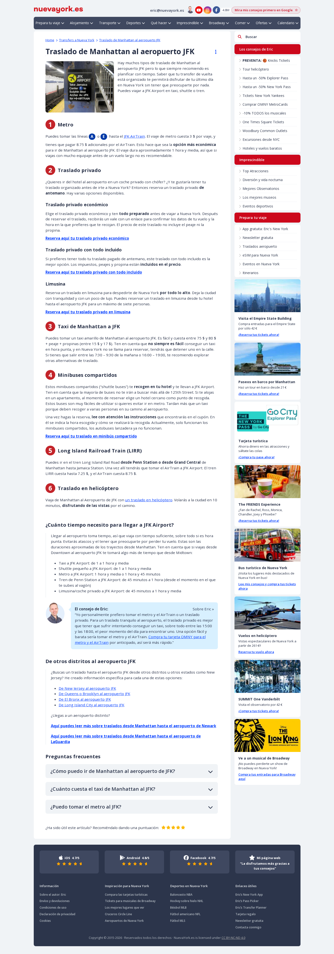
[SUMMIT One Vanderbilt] (267, 676)
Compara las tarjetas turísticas (126, 894)
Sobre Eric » (203, 608)
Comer (240, 23)
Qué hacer (159, 23)
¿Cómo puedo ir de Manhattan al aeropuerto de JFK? (112, 771)
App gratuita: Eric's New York (265, 228)
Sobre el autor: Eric (53, 894)
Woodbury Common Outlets (265, 130)
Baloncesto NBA (181, 894)
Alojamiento (79, 23)
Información (49, 886)
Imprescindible (188, 23)
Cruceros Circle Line (118, 914)
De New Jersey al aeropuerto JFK (87, 688)
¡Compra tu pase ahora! (256, 457)
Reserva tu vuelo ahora (256, 652)
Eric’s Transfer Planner (251, 907)
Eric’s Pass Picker (247, 901)
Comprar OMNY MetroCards (265, 104)
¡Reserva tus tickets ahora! (258, 334)
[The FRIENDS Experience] (267, 481)
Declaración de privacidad (57, 914)
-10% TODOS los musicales (264, 113)
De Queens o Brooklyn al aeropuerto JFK (94, 693)
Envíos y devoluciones (55, 901)
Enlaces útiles (245, 886)
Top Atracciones (255, 171)
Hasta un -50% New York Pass (267, 86)
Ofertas (261, 23)
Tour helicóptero (256, 69)
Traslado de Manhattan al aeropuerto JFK (129, 40)
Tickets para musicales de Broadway (130, 901)
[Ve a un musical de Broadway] (267, 735)
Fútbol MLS (177, 921)
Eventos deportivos (258, 206)
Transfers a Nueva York (76, 40)
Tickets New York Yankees (263, 95)
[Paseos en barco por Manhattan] (267, 359)
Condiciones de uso (53, 907)
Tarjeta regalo (245, 914)
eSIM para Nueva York (260, 255)
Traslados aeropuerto (260, 246)
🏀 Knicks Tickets (266, 60)
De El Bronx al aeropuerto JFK (85, 699)
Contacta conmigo (248, 927)
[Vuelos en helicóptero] (267, 612)
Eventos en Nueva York (261, 264)
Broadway (217, 23)
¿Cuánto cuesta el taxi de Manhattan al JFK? (102, 789)
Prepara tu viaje (48, 23)
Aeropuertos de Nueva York (124, 921)
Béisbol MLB (178, 907)
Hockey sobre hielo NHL (186, 901)
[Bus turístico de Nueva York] (267, 545)
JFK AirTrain (134, 136)
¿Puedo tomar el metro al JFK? (85, 806)
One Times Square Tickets (263, 122)
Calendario (286, 23)
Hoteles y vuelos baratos (262, 148)
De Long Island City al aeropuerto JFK (91, 704)
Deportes (133, 23)
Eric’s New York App (249, 894)
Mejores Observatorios (261, 188)
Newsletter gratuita (258, 237)
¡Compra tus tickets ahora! (258, 711)
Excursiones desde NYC (261, 139)
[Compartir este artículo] (213, 52)
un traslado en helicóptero (148, 499)
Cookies (45, 921)
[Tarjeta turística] (267, 418)
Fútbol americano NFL (185, 914)
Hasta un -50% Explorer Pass (265, 78)
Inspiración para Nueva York (127, 886)
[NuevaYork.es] (58, 9)
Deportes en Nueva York (189, 886)
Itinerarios (250, 272)
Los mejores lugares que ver (124, 907)
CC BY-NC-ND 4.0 (233, 937)
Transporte (107, 23)
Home (49, 40)
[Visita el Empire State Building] (267, 295)
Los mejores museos (259, 197)
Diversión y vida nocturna (263, 179)
